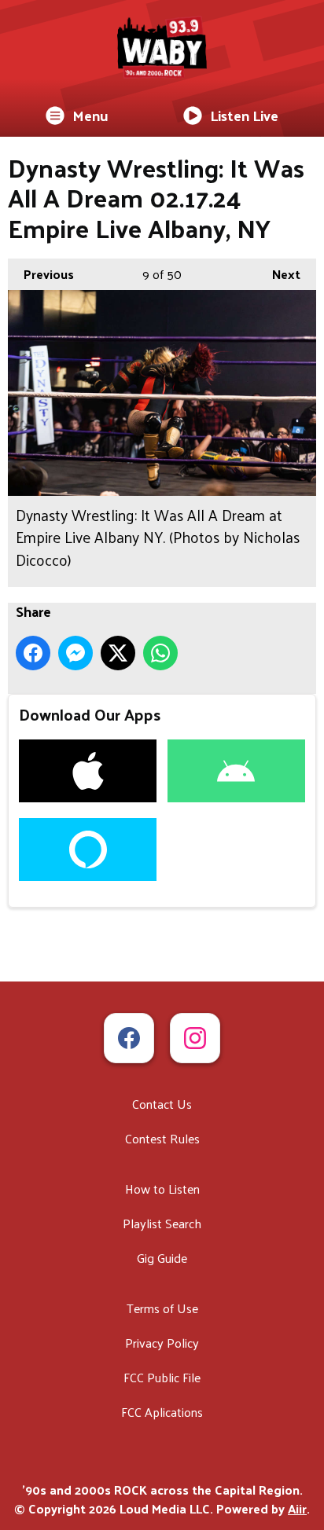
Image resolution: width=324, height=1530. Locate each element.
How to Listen (162, 1188)
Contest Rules (162, 1138)
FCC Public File (162, 1377)
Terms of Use (162, 1308)
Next (278, 273)
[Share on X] (118, 653)
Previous (41, 273)
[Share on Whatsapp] (160, 653)
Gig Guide (162, 1257)
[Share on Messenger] (75, 653)
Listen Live (244, 115)
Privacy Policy (162, 1342)
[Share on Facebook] (33, 653)
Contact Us (162, 1103)
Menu (90, 115)
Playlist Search (162, 1223)
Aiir (297, 1508)
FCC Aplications (162, 1411)
